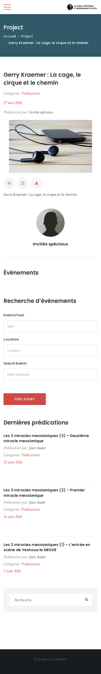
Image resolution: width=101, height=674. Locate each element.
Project (27, 36)
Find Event (24, 399)
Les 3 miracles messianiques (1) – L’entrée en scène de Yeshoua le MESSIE (47, 547)
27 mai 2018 (12, 102)
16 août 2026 (13, 516)
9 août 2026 (12, 571)
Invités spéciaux (50, 244)
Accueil (10, 36)
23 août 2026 (13, 462)
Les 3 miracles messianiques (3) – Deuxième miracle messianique (46, 438)
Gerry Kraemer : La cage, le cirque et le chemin (42, 79)
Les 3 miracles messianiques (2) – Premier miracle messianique (44, 493)
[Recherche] (86, 600)
